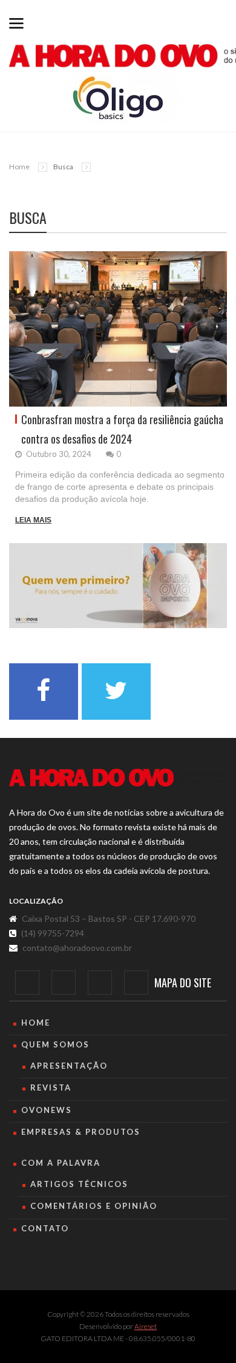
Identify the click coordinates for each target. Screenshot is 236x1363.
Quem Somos (55, 1044)
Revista (50, 1087)
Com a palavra (60, 1163)
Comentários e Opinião (93, 1206)
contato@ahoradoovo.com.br (77, 947)
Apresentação (69, 1065)
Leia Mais (33, 520)
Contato (45, 1228)
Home (19, 166)
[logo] (118, 778)
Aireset (145, 1326)
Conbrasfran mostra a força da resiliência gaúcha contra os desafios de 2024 (122, 429)
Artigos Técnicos (79, 1184)
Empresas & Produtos (80, 1132)
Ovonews (46, 1110)
